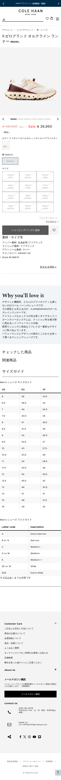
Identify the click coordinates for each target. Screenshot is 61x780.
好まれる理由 (47, 267)
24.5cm (11, 176)
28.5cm (45, 197)
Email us (23, 722)
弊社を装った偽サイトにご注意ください (23, 662)
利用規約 (49, 761)
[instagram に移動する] (29, 736)
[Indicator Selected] (13, 119)
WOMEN (36, 3)
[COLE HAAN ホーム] (30, 12)
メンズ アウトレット (25, 30)
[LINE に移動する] (39, 736)
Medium (10, 161)
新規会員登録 (12, 761)
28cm (27, 197)
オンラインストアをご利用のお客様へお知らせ (26, 653)
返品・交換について (13, 643)
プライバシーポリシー (32, 761)
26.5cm (28, 186)
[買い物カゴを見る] (51, 18)
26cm (11, 186)
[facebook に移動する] (20, 736)
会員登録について (12, 638)
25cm (28, 176)
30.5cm (45, 207)
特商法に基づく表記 (30, 766)
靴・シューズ (42, 30)
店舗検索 (8, 658)
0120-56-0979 (26, 708)
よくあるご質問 (11, 648)
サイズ (5, 168)
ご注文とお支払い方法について (18, 628)
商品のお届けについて (14, 633)
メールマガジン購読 (30, 694)
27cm (45, 186)
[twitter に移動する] (25, 736)
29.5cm (28, 207)
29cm (10, 207)
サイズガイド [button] (13, 371)
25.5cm (45, 176)
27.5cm (11, 197)
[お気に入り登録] (54, 230)
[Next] (58, 119)
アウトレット (7, 30)
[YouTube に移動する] (34, 736)
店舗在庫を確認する (48, 218)
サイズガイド (51, 221)
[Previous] (3, 119)
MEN (43, 3)
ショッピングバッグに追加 (25, 230)
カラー (29, 138)
